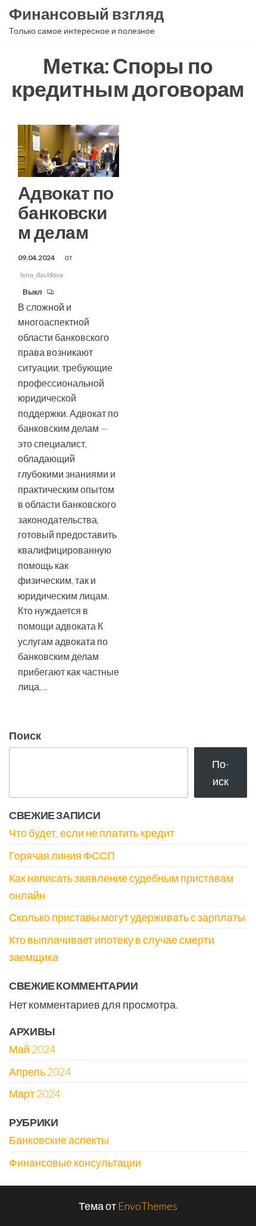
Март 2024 (34, 1093)
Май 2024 (32, 1049)
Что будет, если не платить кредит (91, 832)
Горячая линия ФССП (62, 855)
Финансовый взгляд (86, 13)
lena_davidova (41, 274)
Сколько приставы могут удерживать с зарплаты (127, 917)
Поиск (25, 735)
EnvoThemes (147, 1205)
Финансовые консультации (75, 1162)
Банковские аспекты (59, 1139)
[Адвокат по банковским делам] (68, 149)
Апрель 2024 (40, 1071)
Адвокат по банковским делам (66, 212)
